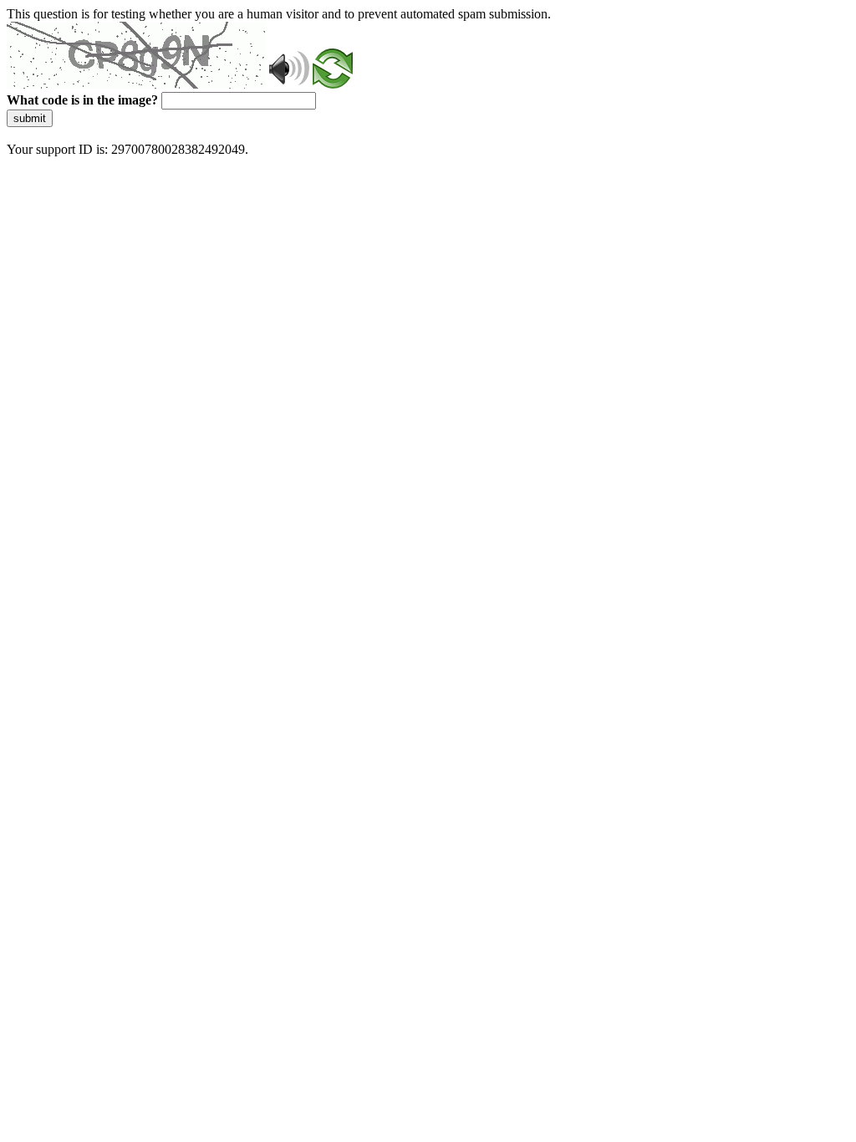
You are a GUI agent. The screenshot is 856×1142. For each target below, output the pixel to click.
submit (29, 118)
